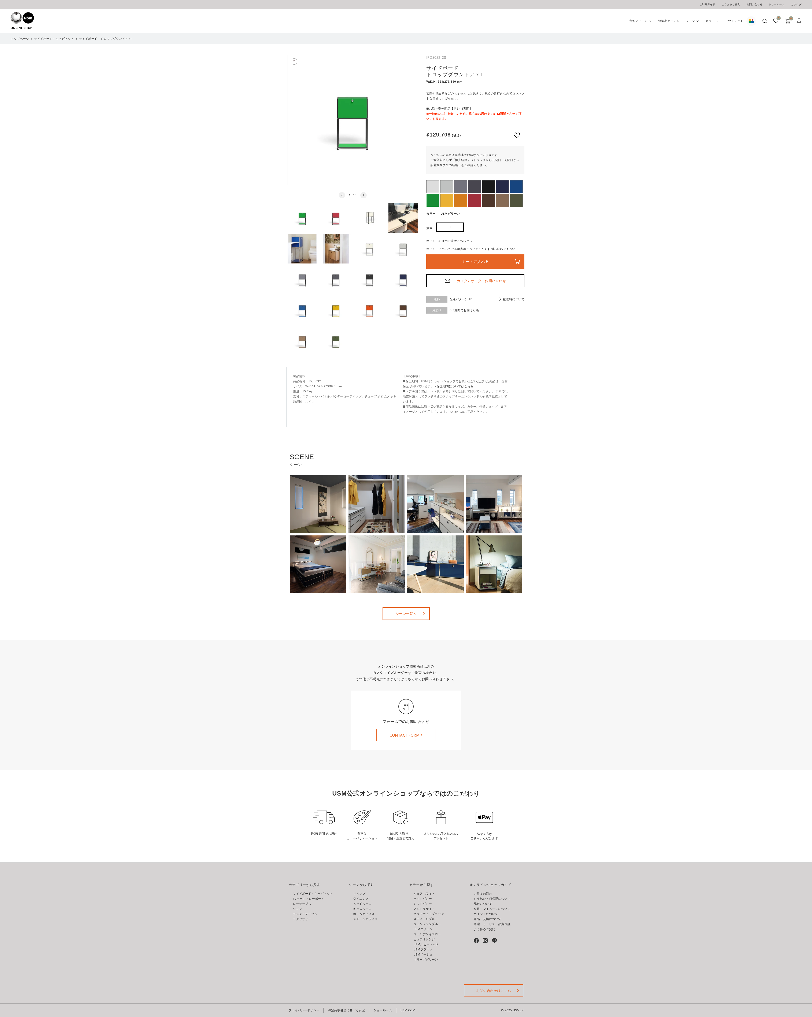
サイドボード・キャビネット (54, 39)
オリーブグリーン (516, 200)
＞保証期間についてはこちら (453, 386)
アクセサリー (302, 919)
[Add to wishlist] (516, 135)
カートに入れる (475, 261)
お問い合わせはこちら (493, 990)
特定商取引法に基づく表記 (346, 1010)
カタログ (796, 4)
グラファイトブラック (488, 186)
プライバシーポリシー (304, 1010)
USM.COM (408, 1010)
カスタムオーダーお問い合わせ (481, 280)
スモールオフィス (365, 919)
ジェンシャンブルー (516, 186)
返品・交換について (487, 919)
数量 (429, 228)
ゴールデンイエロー (446, 200)
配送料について (513, 299)
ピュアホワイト (432, 186)
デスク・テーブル (305, 914)
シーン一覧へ (406, 613)
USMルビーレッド (474, 200)
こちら (461, 241)
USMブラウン (488, 200)
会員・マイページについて (492, 909)
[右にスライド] (363, 195)
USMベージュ (502, 200)
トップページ (20, 39)
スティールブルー (502, 186)
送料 (437, 299)
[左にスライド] (342, 195)
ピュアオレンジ (460, 200)
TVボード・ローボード (308, 899)
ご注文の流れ (483, 893)
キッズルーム (362, 909)
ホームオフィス (364, 914)
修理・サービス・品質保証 (492, 924)
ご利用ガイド (707, 4)
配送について (483, 904)
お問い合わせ (754, 4)
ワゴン (297, 909)
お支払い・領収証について (492, 899)
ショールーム (777, 4)
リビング (359, 893)
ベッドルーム (362, 904)
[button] (765, 21)
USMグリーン (432, 200)
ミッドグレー (460, 186)
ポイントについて (486, 914)
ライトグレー (446, 186)
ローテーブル (302, 904)
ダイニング (361, 899)
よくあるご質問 (731, 4)
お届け (437, 310)
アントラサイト (474, 186)
